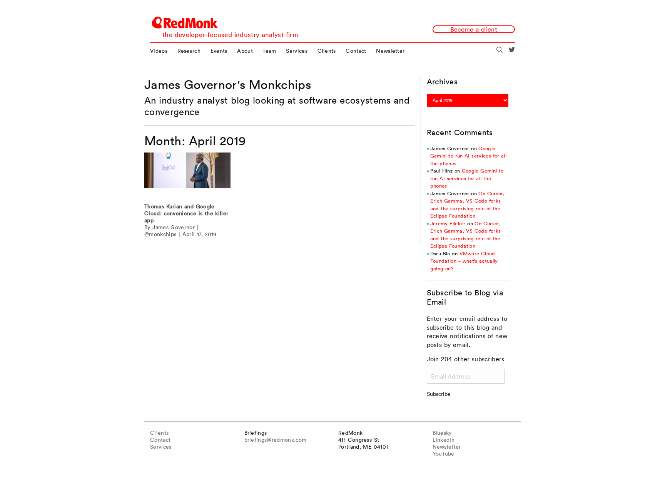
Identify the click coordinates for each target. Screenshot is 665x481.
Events (219, 50)
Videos (158, 50)
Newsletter (390, 50)
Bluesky (442, 432)
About (245, 50)
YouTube (443, 453)
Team (269, 50)
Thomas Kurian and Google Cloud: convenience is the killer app (186, 213)
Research (189, 50)
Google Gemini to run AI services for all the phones (468, 156)
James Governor (173, 227)
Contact (356, 50)
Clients (326, 50)
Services (296, 50)
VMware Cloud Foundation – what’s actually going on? (464, 261)
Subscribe (439, 394)
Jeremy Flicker (448, 223)
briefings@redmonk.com (275, 439)
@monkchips (160, 234)
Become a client (473, 29)
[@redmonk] (512, 51)
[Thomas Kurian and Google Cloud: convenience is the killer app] (187, 176)
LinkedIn (444, 439)
